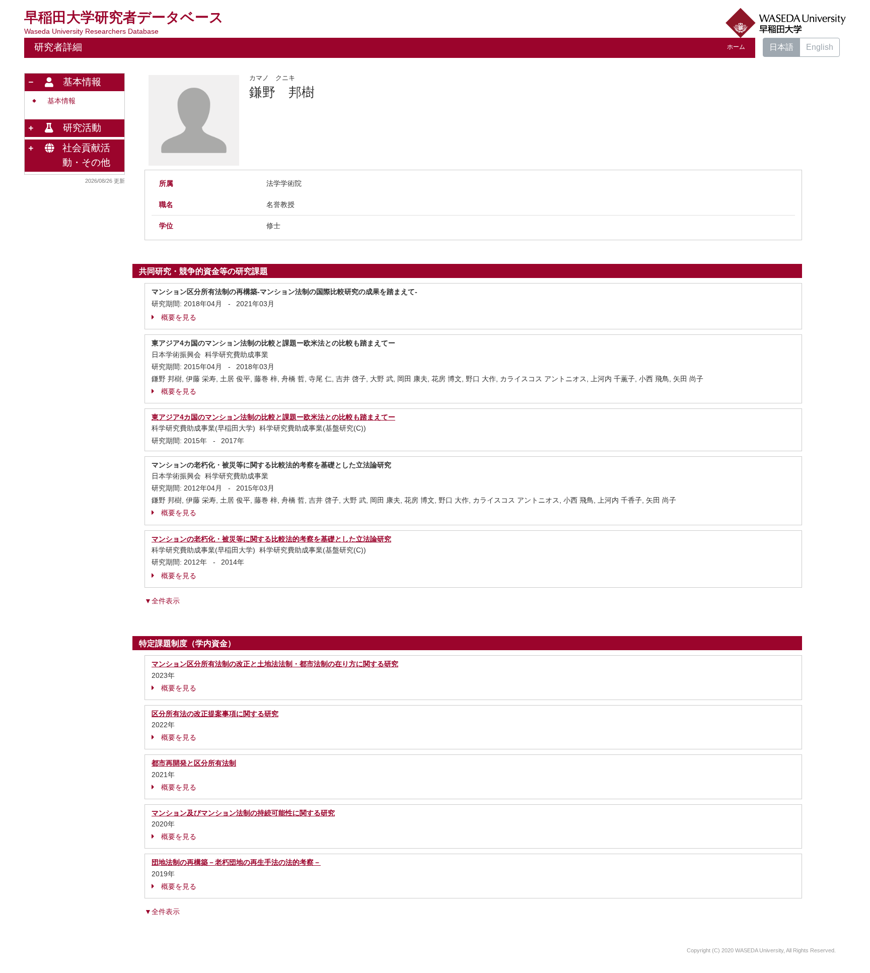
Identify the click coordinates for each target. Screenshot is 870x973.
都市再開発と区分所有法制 (194, 763)
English (819, 47)
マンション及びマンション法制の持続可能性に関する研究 (243, 813)
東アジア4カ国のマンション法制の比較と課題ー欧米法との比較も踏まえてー (273, 417)
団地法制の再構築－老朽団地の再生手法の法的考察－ (236, 862)
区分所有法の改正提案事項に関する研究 (215, 714)
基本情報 (61, 101)
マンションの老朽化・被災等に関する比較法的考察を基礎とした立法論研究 (271, 539)
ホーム (736, 46)
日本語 (781, 47)
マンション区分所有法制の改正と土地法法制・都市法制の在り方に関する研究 (275, 664)
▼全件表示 (162, 601)
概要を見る (178, 317)
